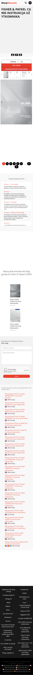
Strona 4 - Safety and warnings (14, 213)
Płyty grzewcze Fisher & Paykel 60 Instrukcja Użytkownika (16, 431)
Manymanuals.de (24, 665)
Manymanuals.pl (9, 669)
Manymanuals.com (10, 665)
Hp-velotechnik (8, 614)
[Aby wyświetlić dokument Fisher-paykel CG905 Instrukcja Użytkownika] (15, 291)
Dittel (8, 610)
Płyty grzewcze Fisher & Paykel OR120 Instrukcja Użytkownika (15, 452)
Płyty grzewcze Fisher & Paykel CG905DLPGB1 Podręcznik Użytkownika (15, 504)
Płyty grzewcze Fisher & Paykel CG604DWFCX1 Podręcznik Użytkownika (15, 486)
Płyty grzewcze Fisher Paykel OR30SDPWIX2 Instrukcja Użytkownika (14, 535)
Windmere (7, 617)
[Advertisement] (16, 36)
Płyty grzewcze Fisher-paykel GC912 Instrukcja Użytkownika (16, 543)
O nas (24, 603)
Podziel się (16, 55)
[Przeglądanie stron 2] (31, 103)
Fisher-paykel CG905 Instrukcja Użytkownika (15, 301)
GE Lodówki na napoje (8, 644)
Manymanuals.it (23, 667)
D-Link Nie (8, 640)
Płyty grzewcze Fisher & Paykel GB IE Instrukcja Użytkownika (16, 424)
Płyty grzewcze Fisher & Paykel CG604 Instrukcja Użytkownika (15, 404)
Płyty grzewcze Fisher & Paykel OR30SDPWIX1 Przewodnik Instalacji (15, 396)
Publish (16, 376)
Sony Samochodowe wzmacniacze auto (8, 626)
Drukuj (20, 55)
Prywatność (24, 589)
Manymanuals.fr (10, 667)
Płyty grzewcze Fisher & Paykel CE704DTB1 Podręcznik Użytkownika (15, 495)
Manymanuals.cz (23, 669)
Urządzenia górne (8, 595)
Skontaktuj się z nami (24, 598)
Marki (8, 603)
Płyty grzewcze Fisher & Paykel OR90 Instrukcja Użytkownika (15, 445)
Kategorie (8, 599)
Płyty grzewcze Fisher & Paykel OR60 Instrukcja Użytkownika (15, 410)
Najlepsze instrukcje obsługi (8, 590)
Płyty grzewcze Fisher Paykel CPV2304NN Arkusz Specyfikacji (15, 527)
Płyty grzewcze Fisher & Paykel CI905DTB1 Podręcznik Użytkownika (15, 468)
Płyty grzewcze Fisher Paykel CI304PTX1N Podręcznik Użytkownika (14, 519)
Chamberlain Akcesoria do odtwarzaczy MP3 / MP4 (8, 633)
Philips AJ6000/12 (8, 653)
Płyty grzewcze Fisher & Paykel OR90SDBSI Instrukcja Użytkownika (16, 417)
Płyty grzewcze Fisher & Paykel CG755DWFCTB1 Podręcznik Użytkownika (15, 460)
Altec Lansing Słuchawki (8, 648)
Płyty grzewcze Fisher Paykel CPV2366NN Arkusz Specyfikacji (15, 511)
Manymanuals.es (8, 671)
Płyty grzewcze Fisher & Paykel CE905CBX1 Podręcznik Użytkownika (15, 477)
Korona (7, 621)
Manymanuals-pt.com (23, 671)
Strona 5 (7, 223)
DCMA (24, 593)
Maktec (8, 606)
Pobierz (12, 55)
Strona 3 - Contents (10, 202)
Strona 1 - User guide (11, 184)
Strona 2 (7, 192)
